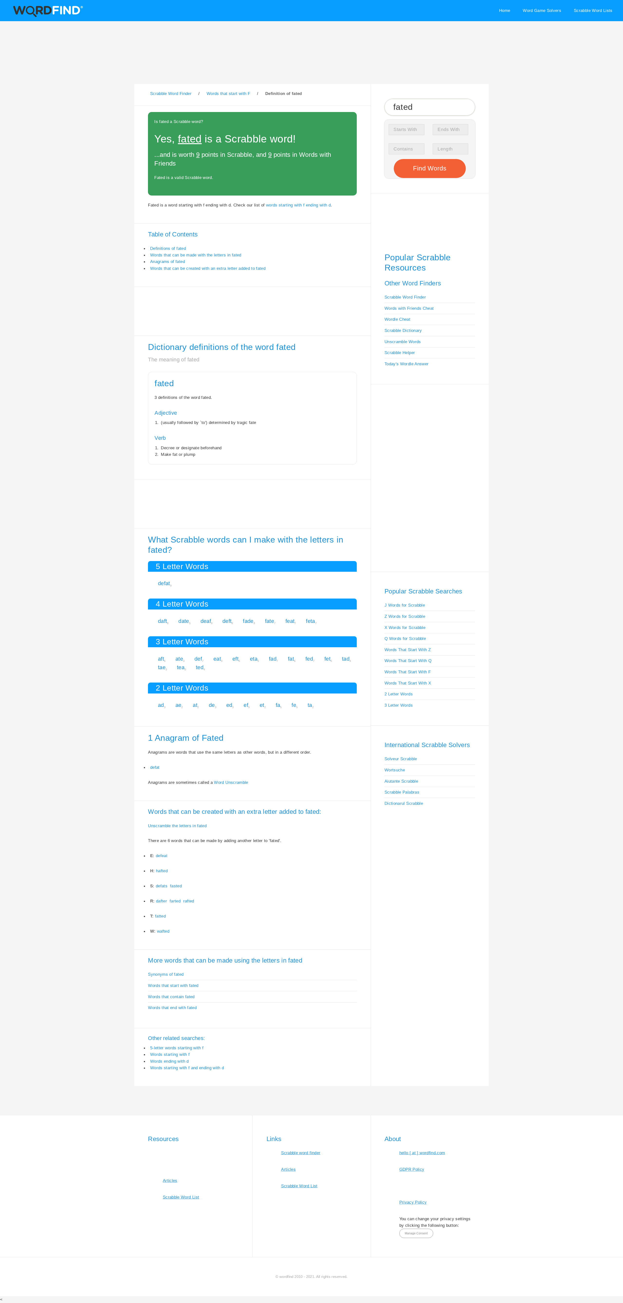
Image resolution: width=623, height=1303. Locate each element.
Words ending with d (169, 1061)
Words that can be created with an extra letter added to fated (208, 268)
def (198, 659)
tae (161, 667)
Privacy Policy (413, 1202)
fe (294, 705)
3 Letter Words (399, 705)
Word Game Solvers (542, 10)
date (183, 621)
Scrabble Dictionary (403, 330)
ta (310, 705)
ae (178, 705)
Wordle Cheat (397, 319)
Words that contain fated (171, 996)
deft (226, 621)
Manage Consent (416, 1233)
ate (179, 659)
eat (217, 659)
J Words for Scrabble (405, 605)
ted (199, 667)
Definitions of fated (168, 248)
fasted (176, 885)
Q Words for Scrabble (405, 638)
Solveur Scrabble (401, 758)
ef (246, 705)
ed (229, 705)
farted (175, 901)
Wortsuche (395, 770)
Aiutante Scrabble (401, 781)
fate (269, 621)
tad (345, 659)
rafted (188, 901)
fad (272, 659)
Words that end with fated (172, 1007)
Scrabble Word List (181, 1197)
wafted (163, 931)
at (195, 705)
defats (161, 885)
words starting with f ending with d (298, 205)
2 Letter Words (399, 694)
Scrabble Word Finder (405, 297)
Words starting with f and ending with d (187, 1067)
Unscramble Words (403, 341)
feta (310, 621)
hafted (162, 870)
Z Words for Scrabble (405, 616)
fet (327, 659)
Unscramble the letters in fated (177, 825)
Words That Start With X (408, 683)
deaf (206, 621)
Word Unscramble (231, 782)
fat (291, 659)
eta (253, 659)
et (262, 705)
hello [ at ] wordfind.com (422, 1152)
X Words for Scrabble (405, 627)
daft (162, 621)
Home (504, 10)
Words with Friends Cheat (409, 308)
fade (248, 621)
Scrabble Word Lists (593, 10)
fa (278, 705)
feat (289, 621)
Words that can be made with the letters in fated (195, 255)
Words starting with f (170, 1054)
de (212, 705)
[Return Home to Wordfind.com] (47, 16)
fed (309, 659)
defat (164, 583)
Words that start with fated (173, 985)
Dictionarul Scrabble (404, 803)
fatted (160, 916)
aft (161, 659)
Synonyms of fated (165, 974)
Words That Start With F (408, 671)
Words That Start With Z (408, 649)
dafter (161, 901)
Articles (170, 1180)
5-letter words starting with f (176, 1047)
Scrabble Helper (400, 352)
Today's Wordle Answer (407, 363)
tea (180, 667)
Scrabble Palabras (402, 792)
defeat (161, 855)
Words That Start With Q (408, 660)
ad (161, 705)
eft (235, 659)
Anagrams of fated (167, 261)
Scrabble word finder (300, 1152)
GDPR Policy (411, 1169)
